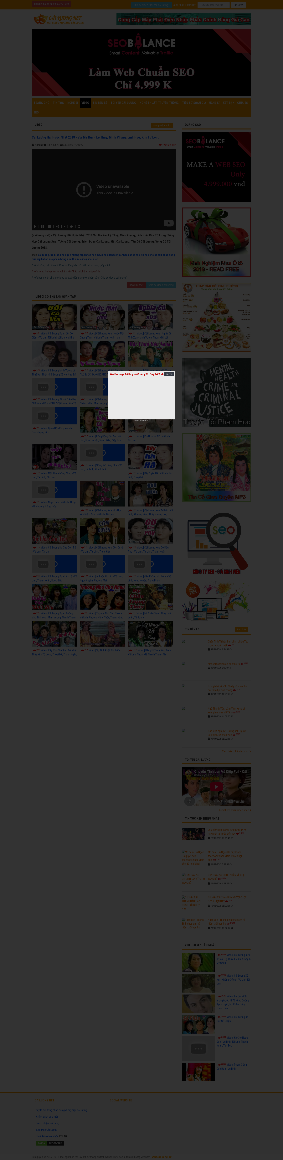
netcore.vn (145, 421)
